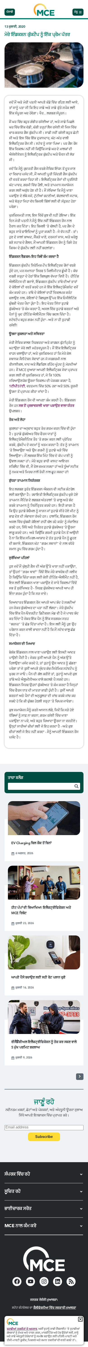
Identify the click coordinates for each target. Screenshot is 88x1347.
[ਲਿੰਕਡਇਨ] (57, 1281)
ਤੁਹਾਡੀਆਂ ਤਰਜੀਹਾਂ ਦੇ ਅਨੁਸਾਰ (22, 1329)
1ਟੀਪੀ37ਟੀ (17, 386)
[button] (80, 1319)
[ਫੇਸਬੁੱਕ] (16, 1281)
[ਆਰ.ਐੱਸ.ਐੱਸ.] (71, 1281)
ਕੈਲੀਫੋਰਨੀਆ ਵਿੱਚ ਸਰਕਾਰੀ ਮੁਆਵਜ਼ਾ (54, 1307)
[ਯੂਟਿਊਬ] (30, 1281)
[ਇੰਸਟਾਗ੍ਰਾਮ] (44, 1281)
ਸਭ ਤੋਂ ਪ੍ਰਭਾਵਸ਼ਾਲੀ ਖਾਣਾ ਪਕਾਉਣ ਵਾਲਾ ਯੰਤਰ (46, 406)
